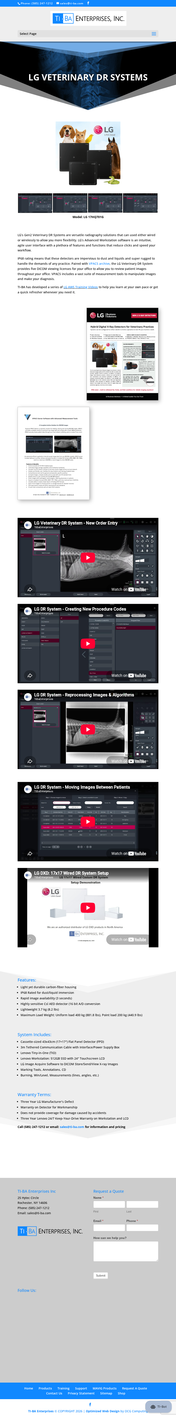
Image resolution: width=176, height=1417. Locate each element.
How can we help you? (110, 1238)
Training (64, 1388)
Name (98, 1197)
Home (28, 1388)
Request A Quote (134, 1388)
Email (98, 1221)
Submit (100, 1275)
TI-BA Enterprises (41, 1411)
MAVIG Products (105, 1388)
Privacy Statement (81, 1393)
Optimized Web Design (103, 1411)
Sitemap (106, 1393)
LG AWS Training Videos (81, 287)
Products (45, 1388)
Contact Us (54, 1393)
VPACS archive (99, 264)
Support (81, 1388)
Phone (132, 1221)
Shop (121, 1393)
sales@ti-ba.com (72, 1127)
